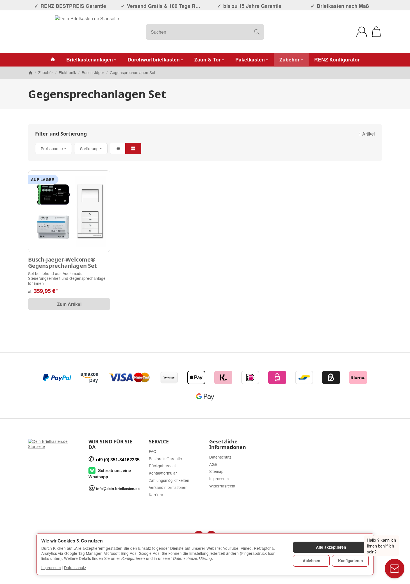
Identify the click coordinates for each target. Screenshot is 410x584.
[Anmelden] (361, 31)
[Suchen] (257, 32)
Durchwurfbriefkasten (153, 59)
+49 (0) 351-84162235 (117, 459)
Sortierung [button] (89, 148)
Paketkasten (250, 59)
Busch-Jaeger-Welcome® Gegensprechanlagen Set (62, 262)
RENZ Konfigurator (337, 59)
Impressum (51, 567)
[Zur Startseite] (87, 32)
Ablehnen (311, 560)
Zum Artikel (69, 304)
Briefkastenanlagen (89, 59)
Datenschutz (75, 567)
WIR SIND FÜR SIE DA (110, 444)
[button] (205, 148)
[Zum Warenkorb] (376, 31)
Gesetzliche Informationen (227, 444)
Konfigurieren (350, 560)
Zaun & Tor (207, 59)
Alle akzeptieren (331, 547)
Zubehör (289, 59)
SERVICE (159, 442)
